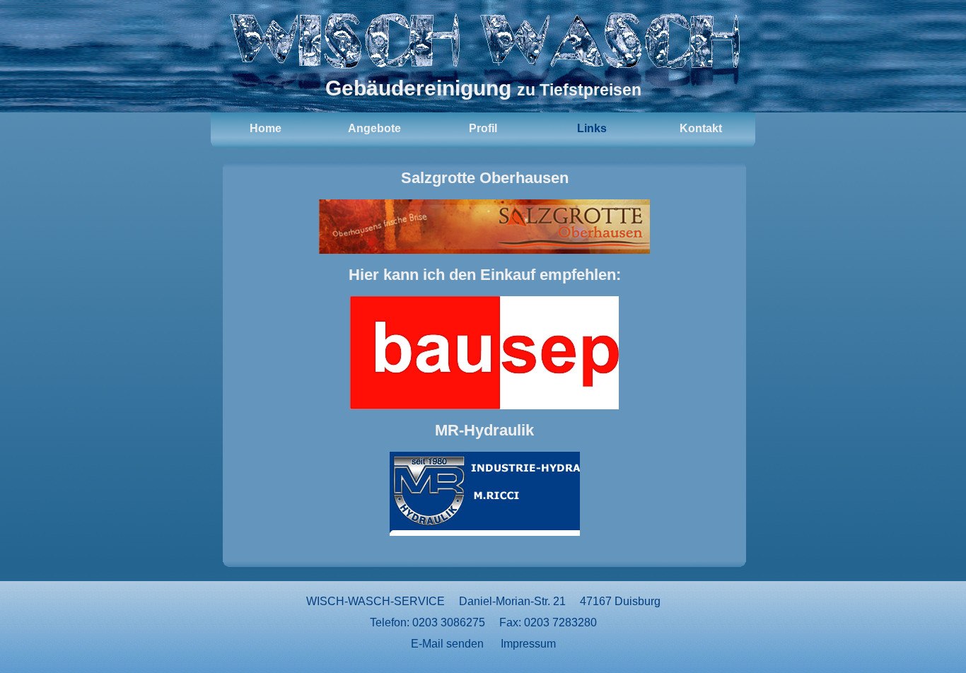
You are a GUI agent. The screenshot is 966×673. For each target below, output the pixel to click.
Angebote (374, 128)
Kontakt (701, 128)
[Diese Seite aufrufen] (484, 226)
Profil (483, 128)
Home (265, 128)
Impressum (528, 644)
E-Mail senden (447, 644)
